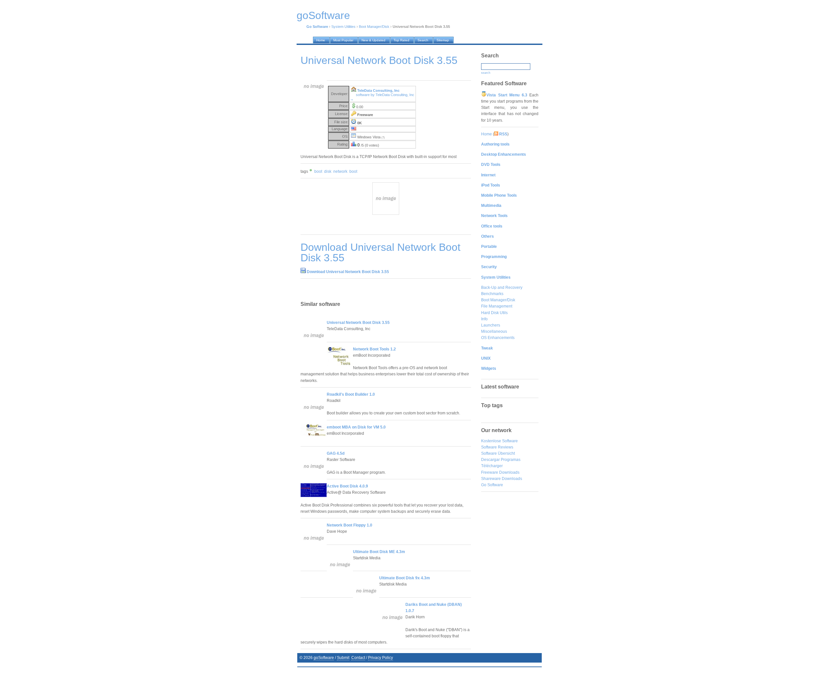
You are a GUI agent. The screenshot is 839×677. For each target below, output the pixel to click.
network (340, 171)
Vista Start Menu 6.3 (506, 95)
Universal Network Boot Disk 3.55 (358, 322)
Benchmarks (492, 293)
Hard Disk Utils (494, 312)
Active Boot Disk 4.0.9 (347, 486)
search (485, 72)
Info (484, 319)
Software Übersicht (498, 453)
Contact (358, 657)
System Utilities (343, 27)
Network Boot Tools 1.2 (374, 349)
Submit (343, 657)
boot (318, 171)
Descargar (490, 459)
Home (486, 134)
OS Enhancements (498, 337)
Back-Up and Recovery (501, 287)
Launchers (490, 325)
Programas (510, 459)
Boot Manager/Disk (374, 27)
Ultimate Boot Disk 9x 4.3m (404, 578)
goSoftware (324, 657)
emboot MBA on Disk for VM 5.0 (356, 427)
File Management (496, 306)
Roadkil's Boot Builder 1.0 (351, 394)
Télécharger (492, 466)
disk (327, 171)
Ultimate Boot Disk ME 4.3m (379, 551)
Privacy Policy (380, 657)
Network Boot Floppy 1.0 (349, 525)
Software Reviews (497, 447)
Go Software (492, 485)
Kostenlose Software (499, 441)
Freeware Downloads (500, 472)
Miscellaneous (494, 331)
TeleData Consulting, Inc (378, 90)
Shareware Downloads (501, 478)
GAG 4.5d (335, 453)
